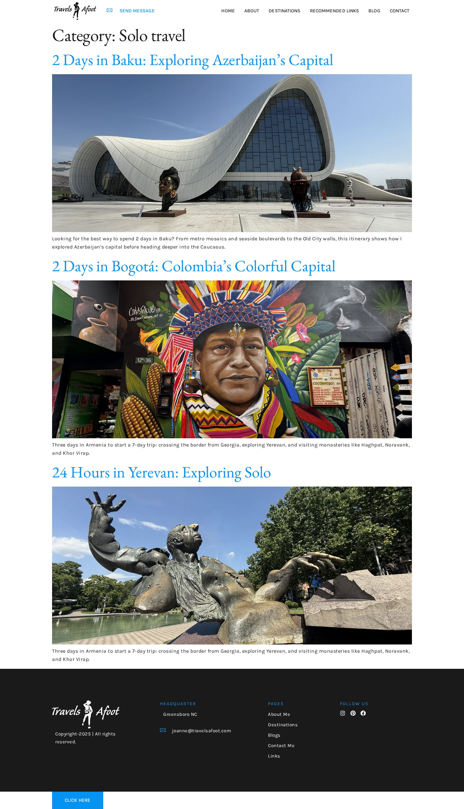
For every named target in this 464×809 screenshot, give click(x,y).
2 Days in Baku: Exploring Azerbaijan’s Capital (192, 59)
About (251, 11)
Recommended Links (334, 11)
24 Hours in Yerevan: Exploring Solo (161, 472)
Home (228, 11)
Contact (400, 11)
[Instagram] (342, 713)
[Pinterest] (353, 713)
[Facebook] (363, 713)
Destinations (284, 11)
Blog (374, 11)
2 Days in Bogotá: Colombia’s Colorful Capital (194, 265)
